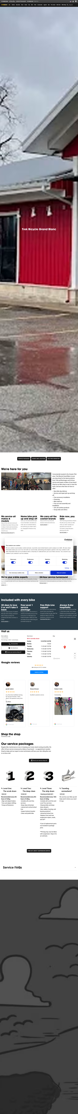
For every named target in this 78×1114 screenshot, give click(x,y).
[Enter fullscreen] (75, 639)
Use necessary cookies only (16, 573)
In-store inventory (54, 458)
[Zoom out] (75, 656)
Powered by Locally (5, 736)
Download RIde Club (45, 619)
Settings (67, 568)
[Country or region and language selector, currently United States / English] (70, 1)
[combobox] (71, 4)
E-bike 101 (3, 585)
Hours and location (38, 458)
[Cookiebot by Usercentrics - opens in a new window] (65, 540)
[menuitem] (13, 5)
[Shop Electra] (12, 1)
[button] (65, 647)
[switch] (30, 562)
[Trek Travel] (33, 1)
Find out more (43, 583)
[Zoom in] (75, 653)
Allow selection (39, 573)
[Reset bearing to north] (75, 658)
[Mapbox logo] (56, 658)
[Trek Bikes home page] (4, 1)
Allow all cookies (61, 573)
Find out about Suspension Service (39, 851)
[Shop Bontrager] (21, 1)
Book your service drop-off (7, 532)
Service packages (23, 458)
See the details (43, 524)
